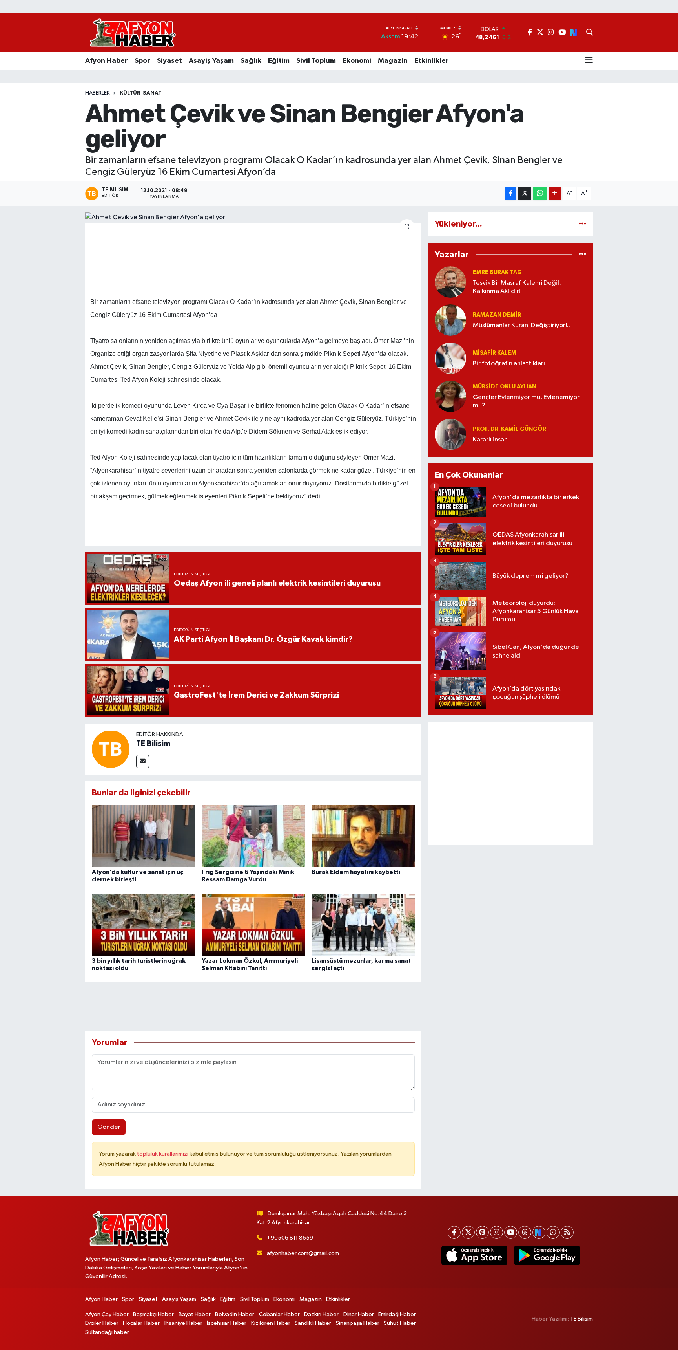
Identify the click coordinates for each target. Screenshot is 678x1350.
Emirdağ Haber (397, 1314)
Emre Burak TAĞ (497, 272)
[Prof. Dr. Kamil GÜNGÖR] (450, 434)
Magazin (393, 60)
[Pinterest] (482, 1232)
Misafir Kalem (494, 353)
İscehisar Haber (226, 1323)
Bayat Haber (195, 1314)
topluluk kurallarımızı (163, 1154)
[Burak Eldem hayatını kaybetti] (363, 835)
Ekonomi (357, 60)
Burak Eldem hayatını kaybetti (356, 872)
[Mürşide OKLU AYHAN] (450, 396)
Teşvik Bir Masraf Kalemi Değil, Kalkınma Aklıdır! (517, 287)
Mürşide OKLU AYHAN (504, 387)
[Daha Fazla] (555, 193)
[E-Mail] (142, 761)
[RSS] (567, 1232)
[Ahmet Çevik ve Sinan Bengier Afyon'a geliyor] (253, 217)
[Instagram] (496, 1232)
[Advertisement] (510, 784)
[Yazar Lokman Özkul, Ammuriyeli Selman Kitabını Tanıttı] (253, 924)
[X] (468, 1232)
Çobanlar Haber (279, 1314)
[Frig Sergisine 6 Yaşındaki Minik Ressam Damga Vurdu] (253, 835)
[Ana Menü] (589, 61)
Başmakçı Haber (153, 1314)
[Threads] (524, 1232)
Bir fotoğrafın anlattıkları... (511, 363)
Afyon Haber (106, 60)
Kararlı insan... (492, 439)
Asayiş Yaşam (211, 60)
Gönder (108, 1127)
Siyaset (169, 60)
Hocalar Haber (141, 1323)
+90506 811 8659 (290, 1238)
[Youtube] (510, 1232)
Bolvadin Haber (234, 1314)
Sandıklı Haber (313, 1323)
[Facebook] (454, 1232)
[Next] (538, 1232)
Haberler (97, 93)
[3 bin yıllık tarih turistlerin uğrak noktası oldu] (143, 924)
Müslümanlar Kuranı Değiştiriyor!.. (521, 325)
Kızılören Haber (270, 1323)
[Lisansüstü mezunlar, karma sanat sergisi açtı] (363, 924)
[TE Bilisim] (110, 749)
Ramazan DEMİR (497, 315)
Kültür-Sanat (141, 93)
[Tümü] (582, 224)
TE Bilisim (153, 743)
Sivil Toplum (316, 60)
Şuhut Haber (400, 1323)
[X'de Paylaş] (524, 193)
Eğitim (279, 60)
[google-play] (546, 1255)
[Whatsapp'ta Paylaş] (540, 193)
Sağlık (251, 60)
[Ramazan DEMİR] (450, 320)
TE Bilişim (581, 1319)
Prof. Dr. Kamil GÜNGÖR (509, 429)
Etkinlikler (431, 60)
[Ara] (589, 33)
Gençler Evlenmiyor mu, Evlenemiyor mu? (526, 401)
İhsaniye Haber (183, 1323)
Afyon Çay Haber (107, 1314)
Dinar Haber (358, 1314)
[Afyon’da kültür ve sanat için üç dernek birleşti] (143, 835)
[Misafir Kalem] (450, 358)
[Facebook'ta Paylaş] (510, 193)
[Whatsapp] (553, 1232)
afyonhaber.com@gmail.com (303, 1253)
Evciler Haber (101, 1323)
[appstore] (474, 1255)
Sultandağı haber (107, 1332)
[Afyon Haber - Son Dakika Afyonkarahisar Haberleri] (132, 33)
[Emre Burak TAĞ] (450, 281)
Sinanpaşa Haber (357, 1323)
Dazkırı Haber (321, 1314)
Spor (142, 60)
